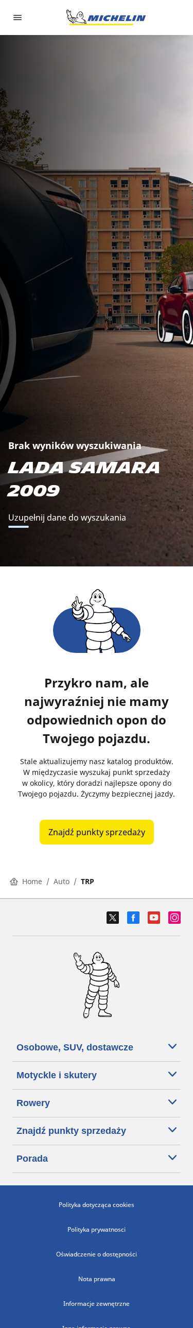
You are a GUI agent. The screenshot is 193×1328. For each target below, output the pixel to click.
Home (32, 881)
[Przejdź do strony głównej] (106, 17)
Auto (61, 881)
